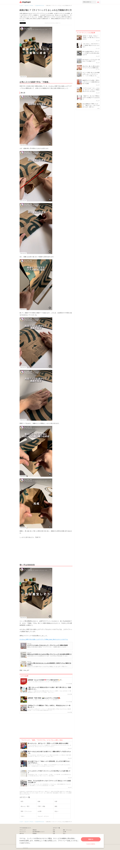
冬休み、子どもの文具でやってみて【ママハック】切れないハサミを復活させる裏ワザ (49, 781)
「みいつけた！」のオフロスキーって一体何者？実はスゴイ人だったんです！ (91, 45)
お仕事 (64, 831)
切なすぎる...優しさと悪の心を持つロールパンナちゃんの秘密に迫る (91, 67)
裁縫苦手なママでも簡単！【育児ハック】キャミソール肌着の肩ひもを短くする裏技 (91, 81)
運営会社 (35, 829)
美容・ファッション (67, 829)
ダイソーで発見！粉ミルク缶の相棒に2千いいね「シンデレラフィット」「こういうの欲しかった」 (91, 74)
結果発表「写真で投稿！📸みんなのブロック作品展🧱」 (44, 698)
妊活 (54, 829)
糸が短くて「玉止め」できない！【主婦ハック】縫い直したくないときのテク (91, 37)
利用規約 (35, 833)
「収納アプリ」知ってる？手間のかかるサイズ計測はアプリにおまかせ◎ (91, 97)
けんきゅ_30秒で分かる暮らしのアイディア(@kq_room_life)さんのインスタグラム (44, 639)
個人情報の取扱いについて (38, 831)
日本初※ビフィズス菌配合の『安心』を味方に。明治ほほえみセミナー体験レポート (49, 706)
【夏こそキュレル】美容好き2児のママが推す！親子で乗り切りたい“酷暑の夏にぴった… (49, 688)
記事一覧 (22, 833)
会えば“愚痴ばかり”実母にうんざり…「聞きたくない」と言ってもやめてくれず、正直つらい (91, 105)
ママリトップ (22, 829)
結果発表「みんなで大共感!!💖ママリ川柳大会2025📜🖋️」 (45, 680)
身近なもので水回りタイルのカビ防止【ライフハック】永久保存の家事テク (49, 654)
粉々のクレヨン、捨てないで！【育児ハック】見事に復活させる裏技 (48, 743)
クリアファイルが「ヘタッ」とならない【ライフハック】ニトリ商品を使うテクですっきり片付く (91, 89)
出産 (54, 833)
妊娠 (54, 831)
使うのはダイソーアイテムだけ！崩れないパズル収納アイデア (91, 60)
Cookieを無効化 (90, 844)
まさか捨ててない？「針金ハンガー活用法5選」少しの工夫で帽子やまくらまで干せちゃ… (49, 762)
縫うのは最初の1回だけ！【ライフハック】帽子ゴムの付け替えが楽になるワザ (91, 53)
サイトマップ (22, 831)
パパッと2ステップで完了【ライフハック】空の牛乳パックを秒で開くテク (49, 772)
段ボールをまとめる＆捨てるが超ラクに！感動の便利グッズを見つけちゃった (49, 752)
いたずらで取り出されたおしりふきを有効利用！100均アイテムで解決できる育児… (49, 664)
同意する (90, 839)
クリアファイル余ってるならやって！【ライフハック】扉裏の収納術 (47, 645)
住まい (64, 833)
